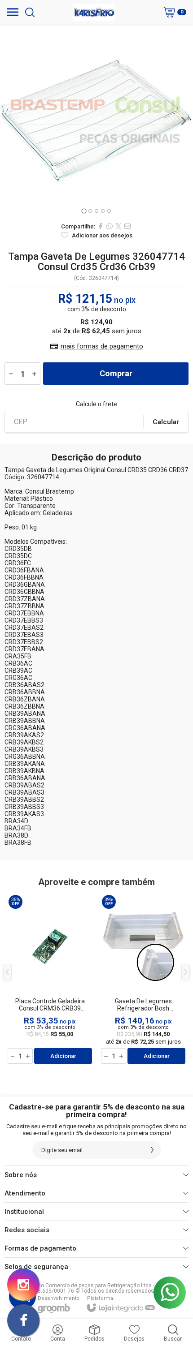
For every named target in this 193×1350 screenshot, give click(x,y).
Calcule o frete (96, 404)
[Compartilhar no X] (118, 226)
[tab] (83, 210)
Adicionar (63, 1056)
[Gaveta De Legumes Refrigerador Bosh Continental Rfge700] (143, 978)
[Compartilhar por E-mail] (127, 226)
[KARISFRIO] (94, 12)
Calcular (166, 422)
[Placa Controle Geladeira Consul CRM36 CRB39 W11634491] (50, 978)
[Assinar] (152, 1150)
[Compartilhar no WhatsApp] (109, 226)
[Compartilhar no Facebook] (100, 226)
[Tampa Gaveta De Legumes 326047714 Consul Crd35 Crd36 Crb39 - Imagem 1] (96, 121)
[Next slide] (183, 121)
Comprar (116, 373)
